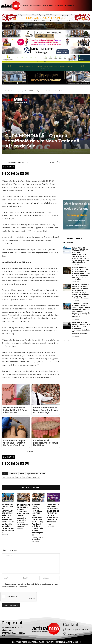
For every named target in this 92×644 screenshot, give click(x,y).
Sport (19, 91)
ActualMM (17, 162)
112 (3, 500)
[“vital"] (76, 214)
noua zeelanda (8, 477)
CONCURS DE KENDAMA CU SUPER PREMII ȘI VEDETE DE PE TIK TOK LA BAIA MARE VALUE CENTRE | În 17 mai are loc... (53, 514)
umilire (36, 477)
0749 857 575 (72, 634)
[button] (87, 5)
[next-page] (68, 340)
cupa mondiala (32, 474)
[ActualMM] (4, 162)
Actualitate (36, 500)
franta (42, 474)
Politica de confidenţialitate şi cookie (63, 642)
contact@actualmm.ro (77, 630)
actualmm (13, 474)
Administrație (21, 501)
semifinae (27, 477)
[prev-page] (64, 340)
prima (18, 477)
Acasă (4, 91)
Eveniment (11, 91)
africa (21, 474)
